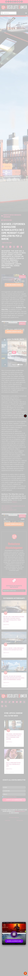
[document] (14, 488)
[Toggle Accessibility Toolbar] (25, 973)
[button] (25, 416)
